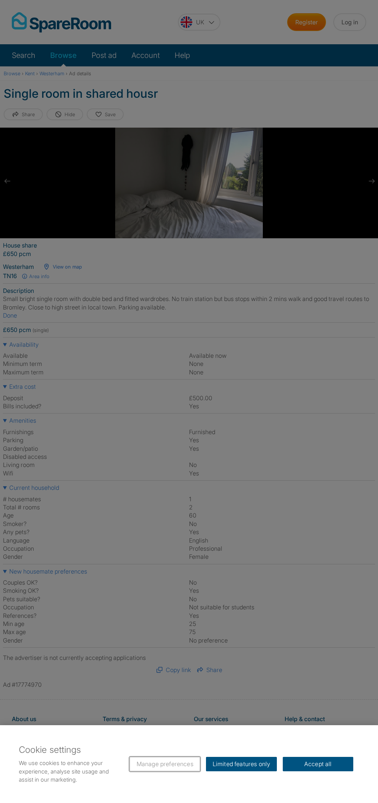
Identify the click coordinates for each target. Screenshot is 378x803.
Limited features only (241, 764)
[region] (189, 764)
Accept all (318, 764)
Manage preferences (165, 764)
